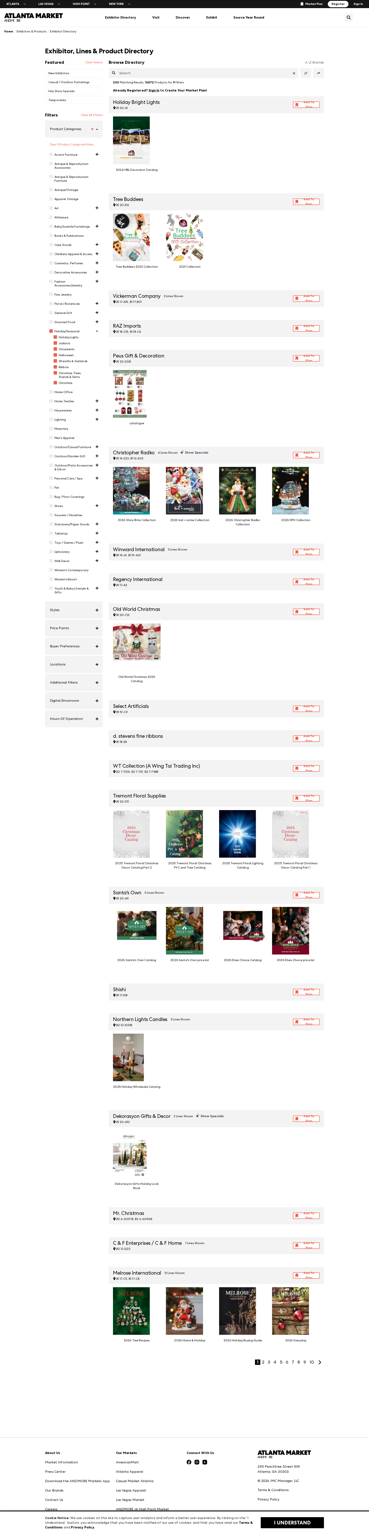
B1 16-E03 (136, 458)
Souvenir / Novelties (68, 515)
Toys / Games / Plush (68, 542)
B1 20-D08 (123, 361)
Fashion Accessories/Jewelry (68, 283)
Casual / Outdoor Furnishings (68, 82)
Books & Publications (69, 235)
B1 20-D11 (122, 801)
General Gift (63, 313)
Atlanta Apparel (129, 1472)
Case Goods (63, 245)
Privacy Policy (268, 1499)
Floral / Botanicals (67, 303)
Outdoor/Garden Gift (69, 456)
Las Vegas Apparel (131, 1490)
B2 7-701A (123, 771)
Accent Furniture (66, 154)
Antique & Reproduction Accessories (71, 165)
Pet (56, 487)
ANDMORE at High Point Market (142, 1509)
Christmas (65, 383)
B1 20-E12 (122, 205)
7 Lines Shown (194, 1243)
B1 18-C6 (135, 331)
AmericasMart (127, 1462)
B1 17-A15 (122, 302)
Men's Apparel (64, 438)
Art (56, 208)
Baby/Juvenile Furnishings (72, 226)
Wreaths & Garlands (73, 361)
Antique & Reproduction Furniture (71, 178)
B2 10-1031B (124, 1025)
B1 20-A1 (122, 108)
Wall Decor (62, 561)
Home (8, 31)
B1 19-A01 (134, 555)
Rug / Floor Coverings (69, 496)
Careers (51, 1509)
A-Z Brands (314, 62)
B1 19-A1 (121, 555)
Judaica (64, 343)
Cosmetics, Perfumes (68, 263)
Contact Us (54, 1500)
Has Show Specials (61, 91)
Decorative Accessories (70, 272)
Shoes (58, 506)
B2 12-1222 (123, 1249)
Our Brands (54, 1490)
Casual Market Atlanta (134, 1481)
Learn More (310, 90)
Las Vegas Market (130, 1500)
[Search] (114, 73)
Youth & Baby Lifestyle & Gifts (71, 590)
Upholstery (62, 551)
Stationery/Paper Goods (71, 524)
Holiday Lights (69, 337)
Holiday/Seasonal (67, 331)
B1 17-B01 (136, 302)
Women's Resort (65, 579)
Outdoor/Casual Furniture (72, 447)
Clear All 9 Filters (92, 115)
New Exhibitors (58, 73)
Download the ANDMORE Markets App (77, 1481)
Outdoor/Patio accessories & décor (73, 467)
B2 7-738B (151, 771)
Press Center (55, 1472)
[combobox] (203, 73)
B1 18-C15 (122, 331)
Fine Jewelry (63, 294)
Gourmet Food (64, 322)
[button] (74, 129)
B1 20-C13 (122, 615)
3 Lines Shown (177, 549)
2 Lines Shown (173, 296)
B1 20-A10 (123, 1122)
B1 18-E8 (121, 742)
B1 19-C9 (122, 712)
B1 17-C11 (121, 1278)
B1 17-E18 (121, 995)
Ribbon (64, 367)
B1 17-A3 (121, 585)
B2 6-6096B (143, 1219)
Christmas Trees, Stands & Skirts (70, 375)
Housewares (63, 410)
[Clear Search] (294, 73)
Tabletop (61, 533)
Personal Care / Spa (68, 478)
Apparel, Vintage (66, 199)
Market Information (61, 1462)
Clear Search (94, 62)
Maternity (61, 428)
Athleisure (61, 217)
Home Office (63, 392)
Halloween (66, 355)
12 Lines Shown (174, 1273)
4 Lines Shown (168, 452)
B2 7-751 (137, 771)
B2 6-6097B (124, 1219)
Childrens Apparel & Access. (73, 254)
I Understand (292, 1522)
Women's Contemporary (71, 570)
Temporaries (57, 100)
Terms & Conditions (273, 1490)
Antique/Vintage (66, 190)
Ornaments (67, 349)
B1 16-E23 (122, 458)
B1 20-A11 (122, 898)
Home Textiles (64, 401)
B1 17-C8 (134, 1278)
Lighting (60, 419)
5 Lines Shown (154, 892)
